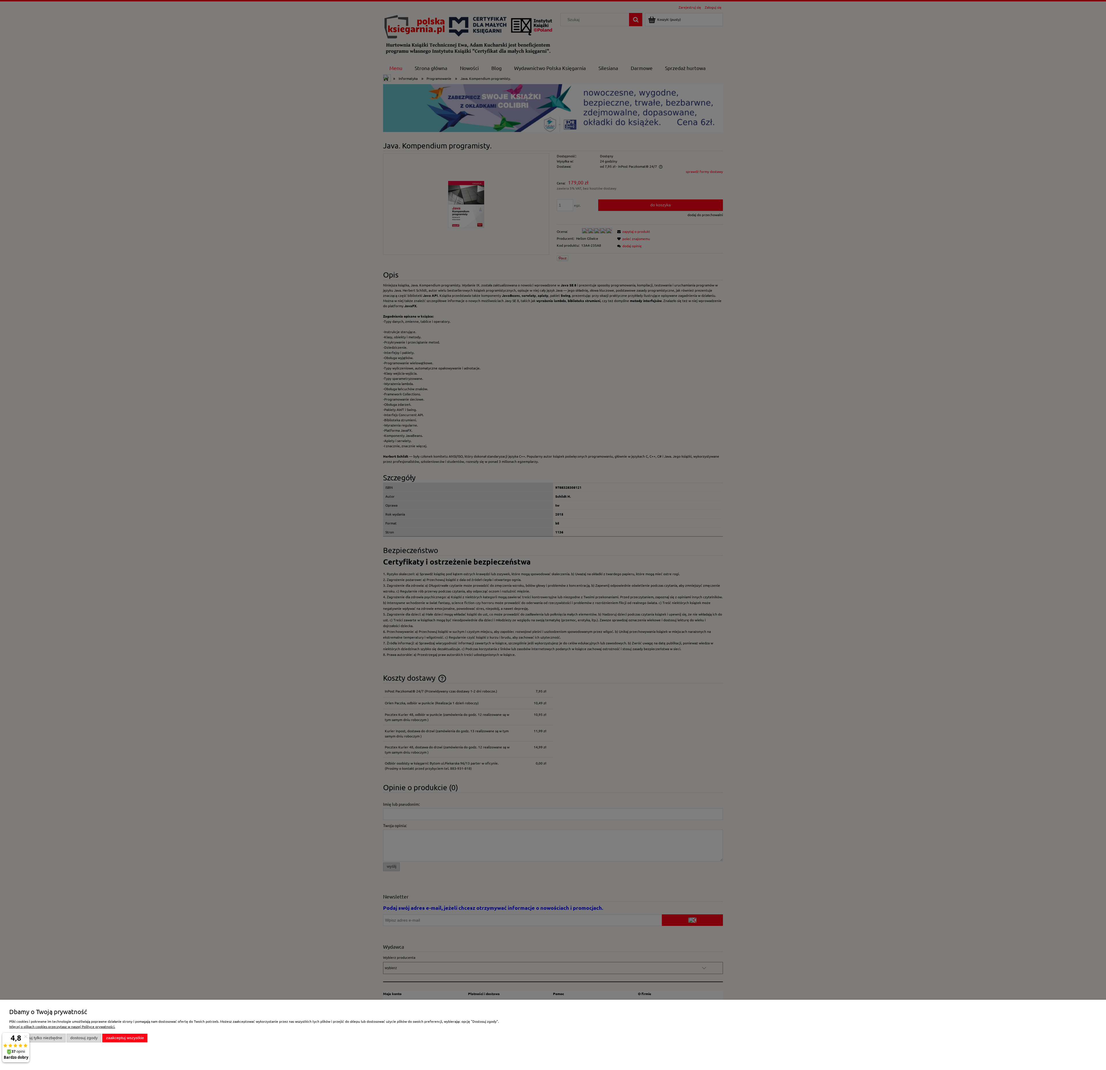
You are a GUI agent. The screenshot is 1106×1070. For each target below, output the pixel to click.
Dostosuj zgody (84, 1038)
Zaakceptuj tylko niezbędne (37, 1038)
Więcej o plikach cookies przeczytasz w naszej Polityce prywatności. (62, 1026)
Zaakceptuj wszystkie (125, 1038)
